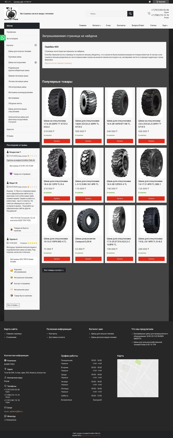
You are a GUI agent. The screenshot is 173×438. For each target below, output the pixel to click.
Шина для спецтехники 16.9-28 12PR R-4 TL (119, 182)
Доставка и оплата (57, 337)
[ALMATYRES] (11, 13)
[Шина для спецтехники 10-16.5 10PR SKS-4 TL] (57, 220)
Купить (57, 141)
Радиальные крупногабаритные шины (18, 69)
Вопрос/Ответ (138, 25)
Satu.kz (97, 433)
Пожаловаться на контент (91, 435)
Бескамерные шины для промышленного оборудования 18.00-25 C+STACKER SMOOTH (151, 336)
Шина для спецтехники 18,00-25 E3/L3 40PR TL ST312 (87, 124)
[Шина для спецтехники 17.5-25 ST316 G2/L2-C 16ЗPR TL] (120, 220)
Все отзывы (12, 305)
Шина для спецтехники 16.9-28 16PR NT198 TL (119, 122)
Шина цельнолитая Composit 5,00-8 (85, 240)
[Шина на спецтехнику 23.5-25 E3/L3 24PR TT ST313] (152, 102)
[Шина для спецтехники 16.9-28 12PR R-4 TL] (120, 163)
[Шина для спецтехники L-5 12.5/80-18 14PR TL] (88, 163)
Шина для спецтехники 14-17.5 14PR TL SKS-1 (150, 182)
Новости (10, 129)
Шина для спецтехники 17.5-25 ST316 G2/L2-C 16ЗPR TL (119, 241)
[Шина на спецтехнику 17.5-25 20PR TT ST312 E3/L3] (57, 102)
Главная (82, 25)
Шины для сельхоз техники (19, 51)
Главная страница (14, 334)
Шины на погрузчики (17, 62)
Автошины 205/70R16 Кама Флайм (21, 260)
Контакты (121, 25)
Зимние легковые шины (18, 76)
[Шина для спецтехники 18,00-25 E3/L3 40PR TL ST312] (88, 102)
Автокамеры (13, 98)
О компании (11, 337)
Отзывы (10, 136)
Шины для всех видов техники (104, 337)
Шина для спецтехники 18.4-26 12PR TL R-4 (56, 182)
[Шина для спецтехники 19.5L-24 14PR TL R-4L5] (152, 220)
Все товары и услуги (53, 270)
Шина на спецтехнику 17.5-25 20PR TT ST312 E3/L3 (56, 124)
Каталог (96, 25)
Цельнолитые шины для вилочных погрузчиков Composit (18, 119)
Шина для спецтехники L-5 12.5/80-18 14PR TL (87, 182)
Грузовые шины (14, 57)
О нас (108, 25)
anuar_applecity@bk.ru (13, 411)
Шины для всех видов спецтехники (17, 110)
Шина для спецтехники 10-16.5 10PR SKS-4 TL (56, 240)
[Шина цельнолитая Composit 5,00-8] (88, 220)
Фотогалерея (12, 39)
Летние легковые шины (18, 81)
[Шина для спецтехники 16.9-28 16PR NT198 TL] (120, 102)
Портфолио (11, 32)
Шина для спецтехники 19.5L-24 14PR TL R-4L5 (150, 240)
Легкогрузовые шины (17, 87)
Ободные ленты (15, 103)
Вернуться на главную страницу (58, 63)
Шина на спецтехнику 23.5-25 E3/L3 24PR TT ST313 (149, 124)
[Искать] (130, 13)
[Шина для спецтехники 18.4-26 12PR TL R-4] (57, 163)
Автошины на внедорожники (20, 92)
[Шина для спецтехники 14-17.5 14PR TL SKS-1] (152, 163)
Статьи (153, 25)
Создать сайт (18, 2)
